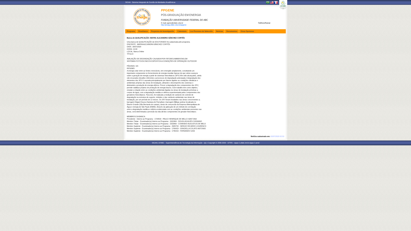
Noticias (219, 31)
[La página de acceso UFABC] (283, 4)
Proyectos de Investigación (162, 31)
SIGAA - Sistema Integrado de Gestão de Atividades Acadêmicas (150, 2)
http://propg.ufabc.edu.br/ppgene (173, 25)
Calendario (182, 31)
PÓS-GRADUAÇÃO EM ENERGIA (181, 15)
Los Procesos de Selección (201, 31)
